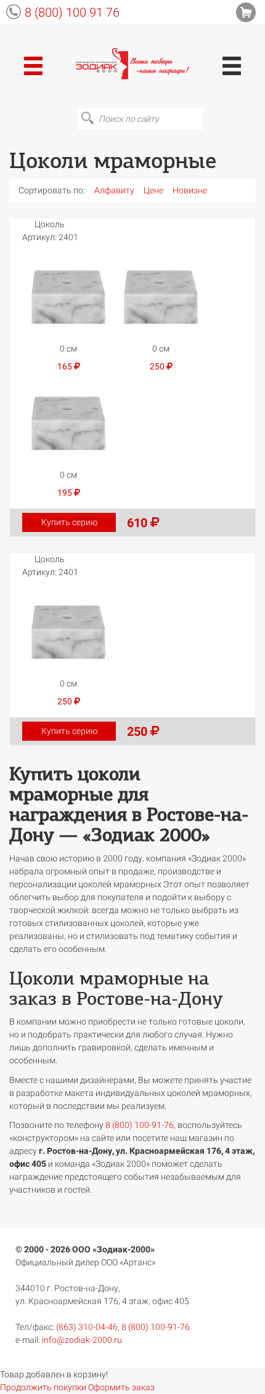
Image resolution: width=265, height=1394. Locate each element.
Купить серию (69, 522)
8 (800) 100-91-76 (139, 1125)
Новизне (190, 190)
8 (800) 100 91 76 (72, 12)
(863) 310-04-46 (87, 1327)
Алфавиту (114, 190)
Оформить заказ (121, 1387)
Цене (153, 190)
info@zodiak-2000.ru (82, 1340)
